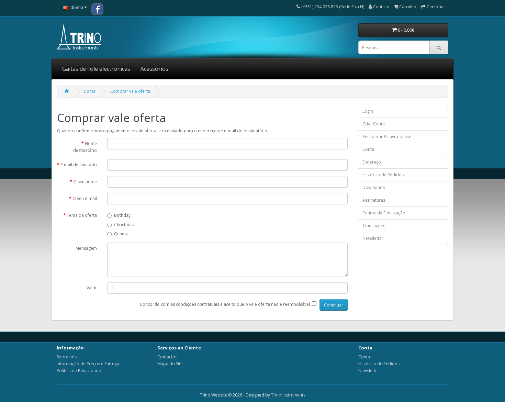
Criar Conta (373, 124)
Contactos (167, 357)
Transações (373, 225)
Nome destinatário (85, 147)
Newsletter (372, 238)
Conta (90, 91)
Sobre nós (67, 357)
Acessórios (154, 68)
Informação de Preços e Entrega (88, 364)
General (122, 234)
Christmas (124, 224)
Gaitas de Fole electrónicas (96, 68)
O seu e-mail (84, 198)
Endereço (371, 162)
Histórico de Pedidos (383, 175)
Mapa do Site (170, 364)
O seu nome (85, 182)
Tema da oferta (82, 215)
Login (367, 111)
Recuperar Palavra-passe (386, 136)
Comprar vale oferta (130, 91)
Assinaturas (373, 200)
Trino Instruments (288, 395)
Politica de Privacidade (79, 370)
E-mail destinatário (78, 165)
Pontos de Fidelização (383, 213)
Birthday (122, 215)
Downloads (373, 187)
